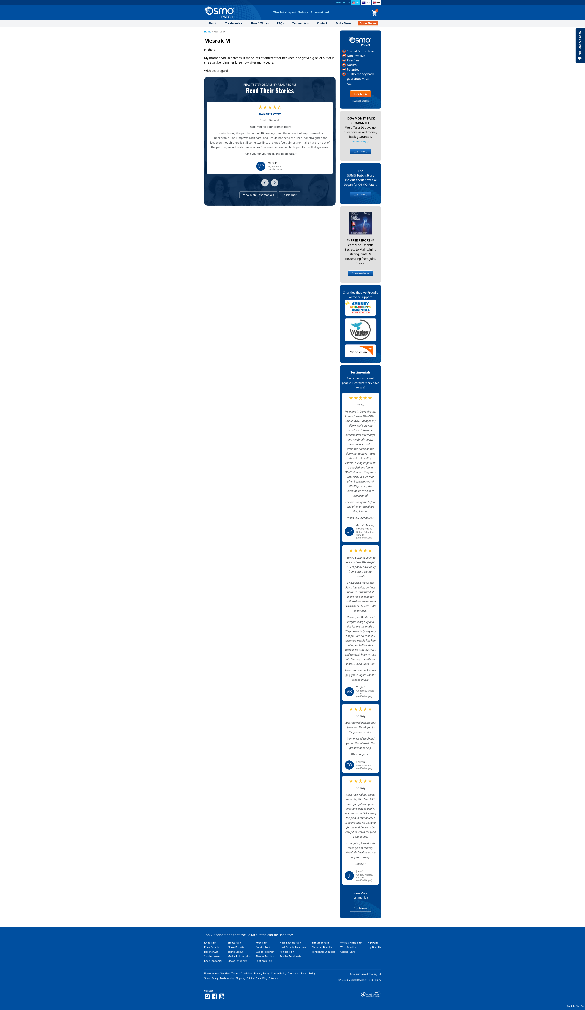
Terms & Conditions (242, 973)
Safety (214, 978)
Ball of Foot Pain (265, 951)
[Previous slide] (265, 182)
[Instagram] (207, 998)
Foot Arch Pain (264, 961)
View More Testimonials (258, 195)
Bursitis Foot (263, 947)
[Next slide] (274, 182)
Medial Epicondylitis (239, 956)
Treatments (232, 23)
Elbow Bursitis (236, 947)
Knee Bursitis (211, 947)
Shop (207, 978)
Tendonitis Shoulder (323, 951)
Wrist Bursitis (348, 947)
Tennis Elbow (235, 951)
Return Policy (308, 973)
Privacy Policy (261, 973)
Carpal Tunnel (348, 951)
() (361, 141)
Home (207, 31)
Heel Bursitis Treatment (293, 947)
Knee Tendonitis (213, 961)
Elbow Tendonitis (237, 961)
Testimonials (300, 23)
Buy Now (360, 94)
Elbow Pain (234, 942)
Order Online (368, 23)
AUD (368, 2)
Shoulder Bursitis (322, 947)
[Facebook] (214, 998)
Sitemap (273, 978)
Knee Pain (210, 942)
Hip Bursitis (374, 947)
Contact (322, 23)
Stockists (225, 973)
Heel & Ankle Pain (290, 942)
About (212, 23)
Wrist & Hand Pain (351, 942)
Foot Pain (261, 942)
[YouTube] (221, 998)
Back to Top (574, 1006)
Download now (360, 273)
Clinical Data (254, 978)
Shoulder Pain (320, 942)
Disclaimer (289, 195)
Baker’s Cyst (211, 951)
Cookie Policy (278, 973)
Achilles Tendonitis (290, 956)
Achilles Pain (287, 951)
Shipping (240, 978)
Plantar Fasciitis (265, 956)
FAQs (280, 23)
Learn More (360, 151)
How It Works (260, 23)
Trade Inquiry (227, 978)
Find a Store (343, 23)
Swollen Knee (212, 956)
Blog (264, 978)
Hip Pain (373, 942)
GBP (378, 2)
